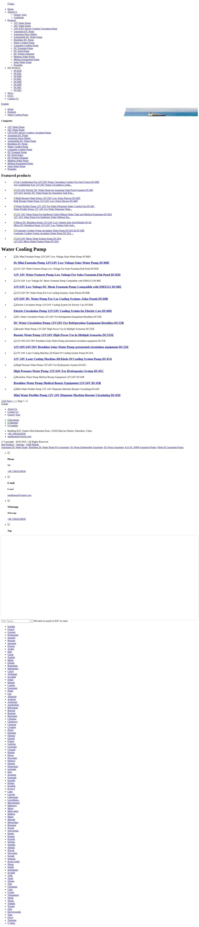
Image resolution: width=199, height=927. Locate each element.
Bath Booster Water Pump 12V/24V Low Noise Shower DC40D (46, 201)
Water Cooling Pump (24, 42)
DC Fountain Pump (23, 48)
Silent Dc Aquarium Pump (170, 447)
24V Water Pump (22, 26)
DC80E (17, 79)
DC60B (17, 82)
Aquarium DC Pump (24, 31)
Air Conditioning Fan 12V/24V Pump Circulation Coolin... (43, 185)
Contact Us (13, 98)
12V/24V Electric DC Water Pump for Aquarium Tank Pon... (44, 193)
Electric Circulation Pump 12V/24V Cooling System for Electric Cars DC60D (63, 311)
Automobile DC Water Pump (28, 37)
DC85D (18, 70)
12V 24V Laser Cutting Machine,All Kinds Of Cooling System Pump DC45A (63, 359)
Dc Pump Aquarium (114, 447)
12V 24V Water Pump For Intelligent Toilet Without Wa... (42, 217)
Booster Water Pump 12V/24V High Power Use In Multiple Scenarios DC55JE (64, 335)
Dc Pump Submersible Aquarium (86, 447)
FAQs (10, 95)
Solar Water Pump (23, 62)
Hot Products (7, 444)
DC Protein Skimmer (24, 54)
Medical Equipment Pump (26, 59)
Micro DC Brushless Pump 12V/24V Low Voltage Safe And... (44, 225)
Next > (10, 401)
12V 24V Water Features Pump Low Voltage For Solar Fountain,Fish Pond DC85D (67, 274)
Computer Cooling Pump (26, 45)
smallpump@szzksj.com (19, 495)
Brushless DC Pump (24, 40)
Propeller (18, 65)
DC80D (18, 76)
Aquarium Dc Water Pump (14, 447)
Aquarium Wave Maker (25, 34)
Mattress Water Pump (24, 56)
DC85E (17, 73)
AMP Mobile (32, 444)
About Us (12, 12)
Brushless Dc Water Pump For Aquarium (49, 447)
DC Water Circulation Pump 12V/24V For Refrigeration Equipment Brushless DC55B (69, 322)
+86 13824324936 (16, 471)
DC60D (18, 84)
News (10, 93)
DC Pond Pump (21, 51)
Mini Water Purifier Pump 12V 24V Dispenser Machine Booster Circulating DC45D (67, 395)
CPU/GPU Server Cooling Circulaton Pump (35, 28)
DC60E (17, 87)
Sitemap (20, 444)
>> (15, 401)
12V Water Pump (22, 23)
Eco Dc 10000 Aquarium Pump (140, 447)
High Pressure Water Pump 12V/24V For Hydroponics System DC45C (59, 371)
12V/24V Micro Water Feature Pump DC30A (36, 241)
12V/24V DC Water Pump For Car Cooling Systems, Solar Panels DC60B (61, 298)
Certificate (19, 17)
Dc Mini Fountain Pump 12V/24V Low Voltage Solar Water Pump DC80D (61, 262)
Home (10, 9)
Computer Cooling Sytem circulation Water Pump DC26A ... (43, 233)
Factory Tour (20, 14)
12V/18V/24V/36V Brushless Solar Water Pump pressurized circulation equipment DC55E (71, 347)
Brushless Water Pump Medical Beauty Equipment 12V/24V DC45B (57, 383)
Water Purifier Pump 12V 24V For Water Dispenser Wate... (43, 209)
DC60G (18, 90)
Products (11, 20)
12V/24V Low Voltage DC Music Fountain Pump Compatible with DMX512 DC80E (67, 286)
